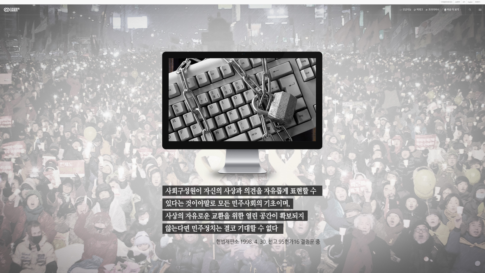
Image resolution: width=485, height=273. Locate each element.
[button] (480, 9)
